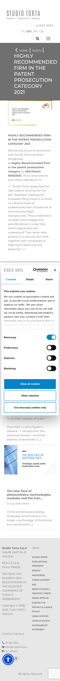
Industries (38, 575)
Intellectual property (39, 563)
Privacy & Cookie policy (42, 609)
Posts (36, 50)
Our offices (10, 651)
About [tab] (49, 279)
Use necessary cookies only (30, 407)
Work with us (40, 598)
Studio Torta (40, 557)
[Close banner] (55, 270)
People (36, 570)
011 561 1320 (11, 642)
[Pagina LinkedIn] (16, 658)
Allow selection (30, 395)
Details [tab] (30, 279)
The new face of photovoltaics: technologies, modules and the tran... (29, 494)
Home (23, 50)
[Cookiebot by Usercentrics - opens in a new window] (35, 270)
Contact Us (39, 602)
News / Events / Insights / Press (41, 591)
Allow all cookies (30, 383)
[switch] (51, 347)
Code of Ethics (41, 621)
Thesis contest (41, 580)
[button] (8, 659)
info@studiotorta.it (15, 646)
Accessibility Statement (40, 627)
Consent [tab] (11, 279)
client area (44, 25)
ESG (34, 584)
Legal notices (40, 616)
